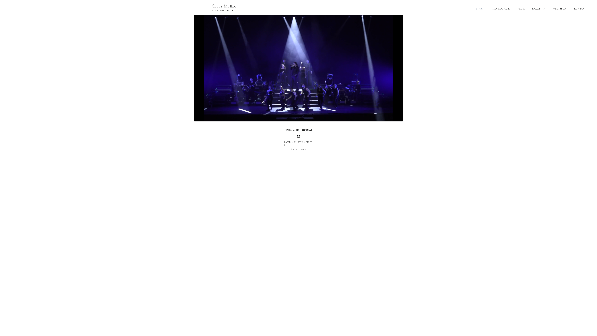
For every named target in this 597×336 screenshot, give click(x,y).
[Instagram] (298, 136)
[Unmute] (204, 117)
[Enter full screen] (398, 117)
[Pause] (198, 117)
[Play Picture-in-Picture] (393, 117)
